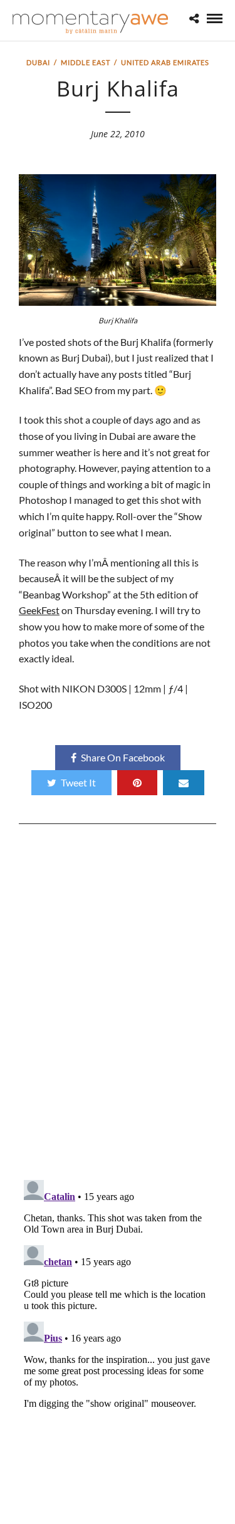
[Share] (194, 18)
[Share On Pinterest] (137, 782)
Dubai (38, 62)
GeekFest (39, 610)
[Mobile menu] (214, 18)
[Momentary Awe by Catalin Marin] (91, 22)
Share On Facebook (123, 757)
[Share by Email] (183, 782)
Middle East (85, 62)
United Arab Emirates (165, 62)
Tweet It (78, 782)
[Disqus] (117, 1006)
